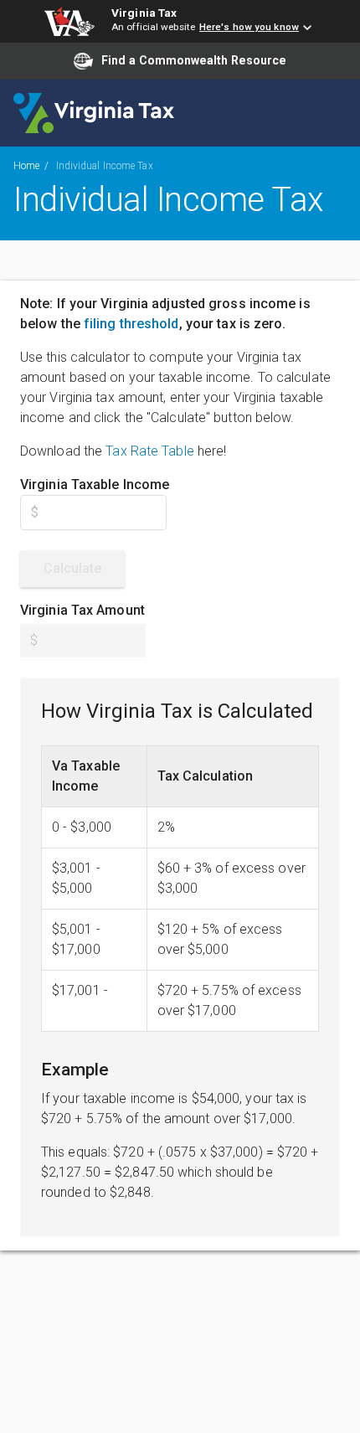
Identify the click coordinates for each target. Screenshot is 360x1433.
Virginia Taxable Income (94, 484)
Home (26, 166)
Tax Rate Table (149, 451)
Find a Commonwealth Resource (193, 60)
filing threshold (131, 324)
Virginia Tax (144, 12)
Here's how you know (249, 27)
